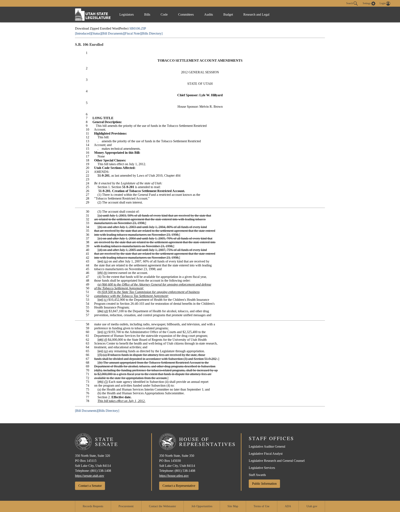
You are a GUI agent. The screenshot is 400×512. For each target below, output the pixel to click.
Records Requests (93, 506)
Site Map (233, 506)
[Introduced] (83, 33)
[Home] (93, 14)
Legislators (126, 14)
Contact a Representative (178, 485)
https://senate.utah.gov (89, 475)
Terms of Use (261, 506)
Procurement (126, 506)
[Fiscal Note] (132, 33)
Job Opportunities (201, 506)
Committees (186, 14)
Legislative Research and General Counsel (277, 460)
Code (164, 14)
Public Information (264, 483)
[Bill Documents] (112, 33)
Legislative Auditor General (267, 446)
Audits (208, 14)
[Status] (96, 33)
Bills (147, 14)
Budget (228, 14)
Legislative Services (262, 468)
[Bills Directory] (151, 33)
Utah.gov (311, 506)
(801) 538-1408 (100, 470)
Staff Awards (257, 475)
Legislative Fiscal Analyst (265, 453)
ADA (288, 506)
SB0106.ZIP (137, 28)
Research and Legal (256, 14)
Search (350, 3)
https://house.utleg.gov (174, 475)
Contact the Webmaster (162, 506)
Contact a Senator (90, 485)
